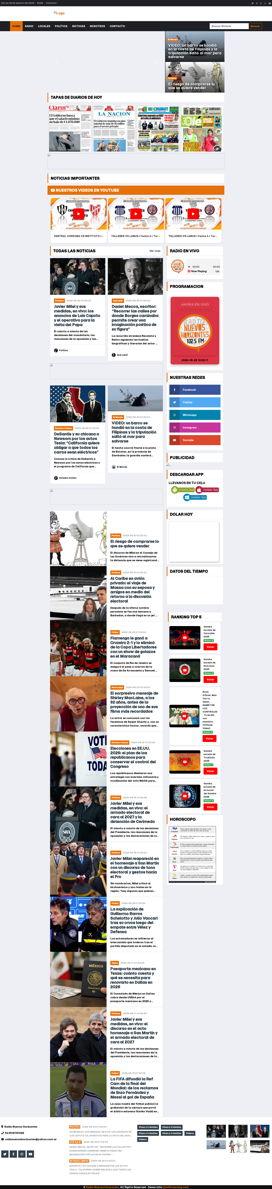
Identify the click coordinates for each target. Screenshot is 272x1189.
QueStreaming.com (176, 1187)
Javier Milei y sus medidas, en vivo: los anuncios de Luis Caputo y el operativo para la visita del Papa (77, 315)
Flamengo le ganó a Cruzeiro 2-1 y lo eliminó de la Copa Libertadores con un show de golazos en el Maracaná (133, 647)
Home (16, 26)
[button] (56, 62)
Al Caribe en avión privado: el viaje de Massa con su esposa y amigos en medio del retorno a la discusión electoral (132, 589)
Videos (190, 1133)
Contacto (51, 3)
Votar (210, 646)
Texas (115, 963)
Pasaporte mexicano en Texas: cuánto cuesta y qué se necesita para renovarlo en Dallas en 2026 (133, 978)
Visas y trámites (148, 1127)
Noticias (78, 26)
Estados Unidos (63, 428)
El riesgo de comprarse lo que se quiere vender (134, 543)
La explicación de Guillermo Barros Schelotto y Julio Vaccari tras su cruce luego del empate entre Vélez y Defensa (134, 920)
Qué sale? (118, 300)
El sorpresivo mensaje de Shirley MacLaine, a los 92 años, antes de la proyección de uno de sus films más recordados (134, 702)
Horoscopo (210, 882)
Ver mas (155, 250)
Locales (44, 26)
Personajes (117, 687)
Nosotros (97, 26)
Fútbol (115, 632)
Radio (40, 3)
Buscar (255, 26)
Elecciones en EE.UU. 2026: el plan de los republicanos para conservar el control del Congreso (133, 757)
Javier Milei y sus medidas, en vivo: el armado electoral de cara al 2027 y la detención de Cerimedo (132, 812)
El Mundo (118, 417)
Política (61, 26)
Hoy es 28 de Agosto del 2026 (17, 3)
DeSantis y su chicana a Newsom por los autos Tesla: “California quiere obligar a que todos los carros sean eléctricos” (77, 443)
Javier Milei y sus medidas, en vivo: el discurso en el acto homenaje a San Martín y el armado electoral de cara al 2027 (134, 1030)
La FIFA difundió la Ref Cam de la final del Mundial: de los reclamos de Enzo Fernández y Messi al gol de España (134, 1088)
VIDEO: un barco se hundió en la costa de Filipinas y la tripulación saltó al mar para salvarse (134, 432)
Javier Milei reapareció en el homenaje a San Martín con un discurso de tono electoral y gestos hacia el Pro (134, 867)
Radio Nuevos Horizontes (102, 1187)
